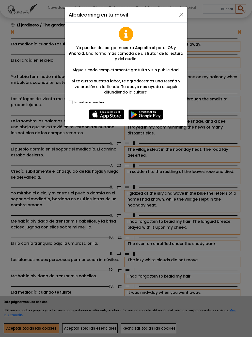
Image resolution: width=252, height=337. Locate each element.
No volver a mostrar (89, 102)
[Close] (181, 15)
